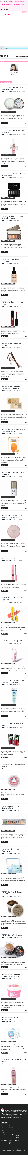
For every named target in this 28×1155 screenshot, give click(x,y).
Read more (5, 122)
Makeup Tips (4, 1134)
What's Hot (17, 1140)
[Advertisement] (14, 31)
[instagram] (7, 9)
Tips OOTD (11, 1127)
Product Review (5, 111)
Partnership (23, 1150)
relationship (9, 4)
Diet (10, 1142)
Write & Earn (16, 1150)
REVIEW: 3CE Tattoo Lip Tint (11, 558)
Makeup (3, 197)
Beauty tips (3, 1125)
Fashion (17, 1)
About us (9, 1150)
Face (3, 1127)
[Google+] (4, 9)
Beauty (11, 1)
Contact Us (14, 1151)
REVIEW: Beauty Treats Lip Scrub (13, 935)
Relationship (4, 1140)
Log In (24, 12)
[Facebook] (1, 9)
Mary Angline (14, 72)
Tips (23, 4)
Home (1, 52)
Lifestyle (17, 1125)
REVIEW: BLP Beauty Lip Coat (12, 641)
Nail (3, 1130)
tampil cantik (17, 4)
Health (22, 1)
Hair (3, 1129)
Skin (3, 1132)
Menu (6, 48)
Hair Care (17, 1135)
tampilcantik (18, 1148)
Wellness (3, 7)
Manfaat (3, 4)
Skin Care (13, 111)
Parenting (11, 1134)
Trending (11, 1129)
